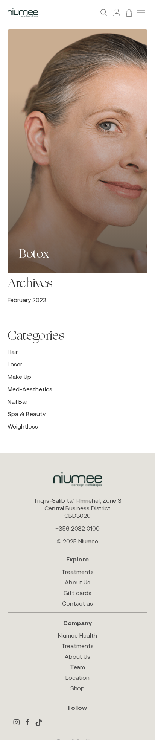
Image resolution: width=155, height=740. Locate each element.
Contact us (77, 603)
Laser (15, 364)
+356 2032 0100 (77, 528)
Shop (77, 688)
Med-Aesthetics (30, 389)
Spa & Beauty (27, 413)
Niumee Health (77, 635)
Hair (13, 351)
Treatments (77, 571)
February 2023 (27, 299)
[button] (141, 13)
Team (77, 667)
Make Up (19, 376)
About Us (77, 582)
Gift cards (77, 592)
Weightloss (23, 426)
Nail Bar (17, 401)
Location (77, 677)
